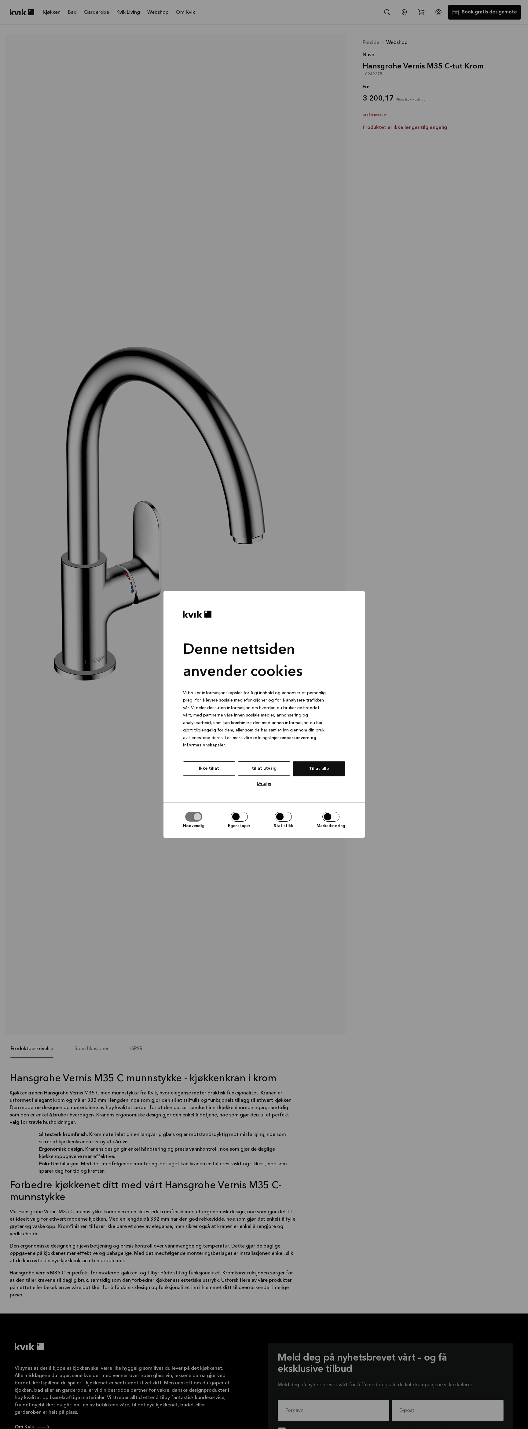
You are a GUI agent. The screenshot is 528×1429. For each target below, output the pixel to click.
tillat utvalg (264, 768)
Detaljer (264, 784)
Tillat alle (319, 769)
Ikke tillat (209, 768)
